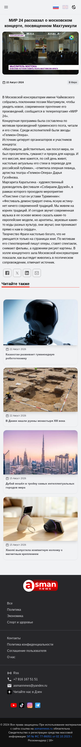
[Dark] (74, 7)
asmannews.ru (43, 728)
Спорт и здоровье (20, 622)
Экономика (15, 616)
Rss (16, 673)
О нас (11, 657)
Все (10, 603)
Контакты (14, 638)
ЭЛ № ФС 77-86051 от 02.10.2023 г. (49, 736)
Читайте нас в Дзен (27, 692)
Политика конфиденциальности (30, 644)
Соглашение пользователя (26, 650)
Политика (14, 609)
